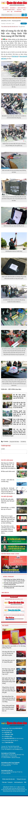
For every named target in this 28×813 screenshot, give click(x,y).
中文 (24, 9)
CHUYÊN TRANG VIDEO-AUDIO (10, 554)
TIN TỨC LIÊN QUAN (7, 460)
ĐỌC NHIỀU (5, 625)
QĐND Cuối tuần (21, 7)
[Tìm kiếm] (23, 15)
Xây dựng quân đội (16, 20)
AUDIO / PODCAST (8, 576)
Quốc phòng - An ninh (6, 20)
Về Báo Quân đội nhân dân (8, 779)
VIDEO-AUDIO (5, 7)
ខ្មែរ (11, 11)
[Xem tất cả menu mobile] (25, 15)
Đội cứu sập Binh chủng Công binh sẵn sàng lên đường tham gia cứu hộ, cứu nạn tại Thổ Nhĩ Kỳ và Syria (14, 433)
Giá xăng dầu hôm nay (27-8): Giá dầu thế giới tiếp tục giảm (8, 653)
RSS (25, 782)
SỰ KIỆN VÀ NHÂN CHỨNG (9, 9)
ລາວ (8, 11)
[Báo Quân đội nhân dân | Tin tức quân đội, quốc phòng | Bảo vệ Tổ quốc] (14, 3)
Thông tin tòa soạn (21, 779)
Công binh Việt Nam (14, 441)
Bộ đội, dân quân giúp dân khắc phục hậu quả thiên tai (7, 500)
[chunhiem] (14, 548)
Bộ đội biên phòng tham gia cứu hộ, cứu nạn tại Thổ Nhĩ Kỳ (19, 396)
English (19, 9)
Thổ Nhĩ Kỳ (15, 56)
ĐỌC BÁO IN (12, 7)
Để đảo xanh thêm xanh (8, 471)
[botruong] (14, 539)
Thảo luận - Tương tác (7, 782)
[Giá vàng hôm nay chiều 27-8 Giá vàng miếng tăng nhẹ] (14, 636)
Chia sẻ (23, 23)
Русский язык (18, 11)
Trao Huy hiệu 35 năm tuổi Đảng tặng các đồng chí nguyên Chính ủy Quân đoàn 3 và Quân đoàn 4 (8, 529)
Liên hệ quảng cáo (18, 782)
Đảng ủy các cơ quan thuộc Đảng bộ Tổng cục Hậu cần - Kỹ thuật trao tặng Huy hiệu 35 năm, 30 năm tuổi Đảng (8, 519)
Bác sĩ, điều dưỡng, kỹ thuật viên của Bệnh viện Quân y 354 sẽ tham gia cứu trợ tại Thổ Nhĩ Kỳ (14, 423)
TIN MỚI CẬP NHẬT (6, 496)
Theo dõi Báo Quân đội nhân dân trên (9, 26)
